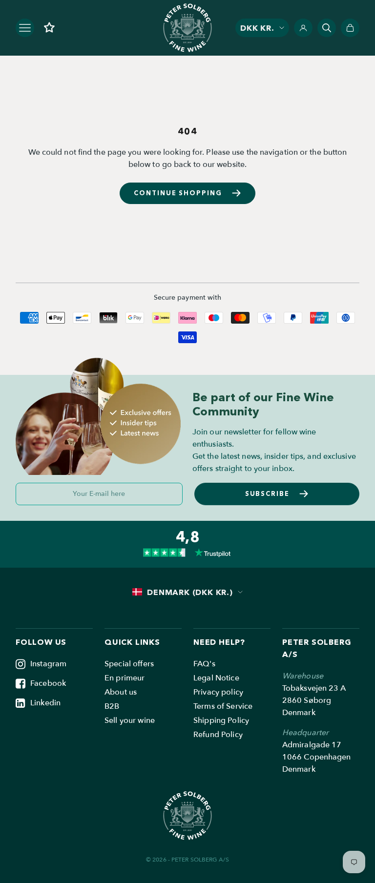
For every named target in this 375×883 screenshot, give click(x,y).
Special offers (129, 663)
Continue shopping (178, 193)
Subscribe (267, 493)
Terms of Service (222, 706)
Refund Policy (218, 734)
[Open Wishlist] (49, 27)
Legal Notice (216, 678)
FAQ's (204, 663)
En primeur (124, 678)
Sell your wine (129, 720)
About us (120, 692)
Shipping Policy (221, 720)
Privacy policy (218, 692)
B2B (111, 706)
